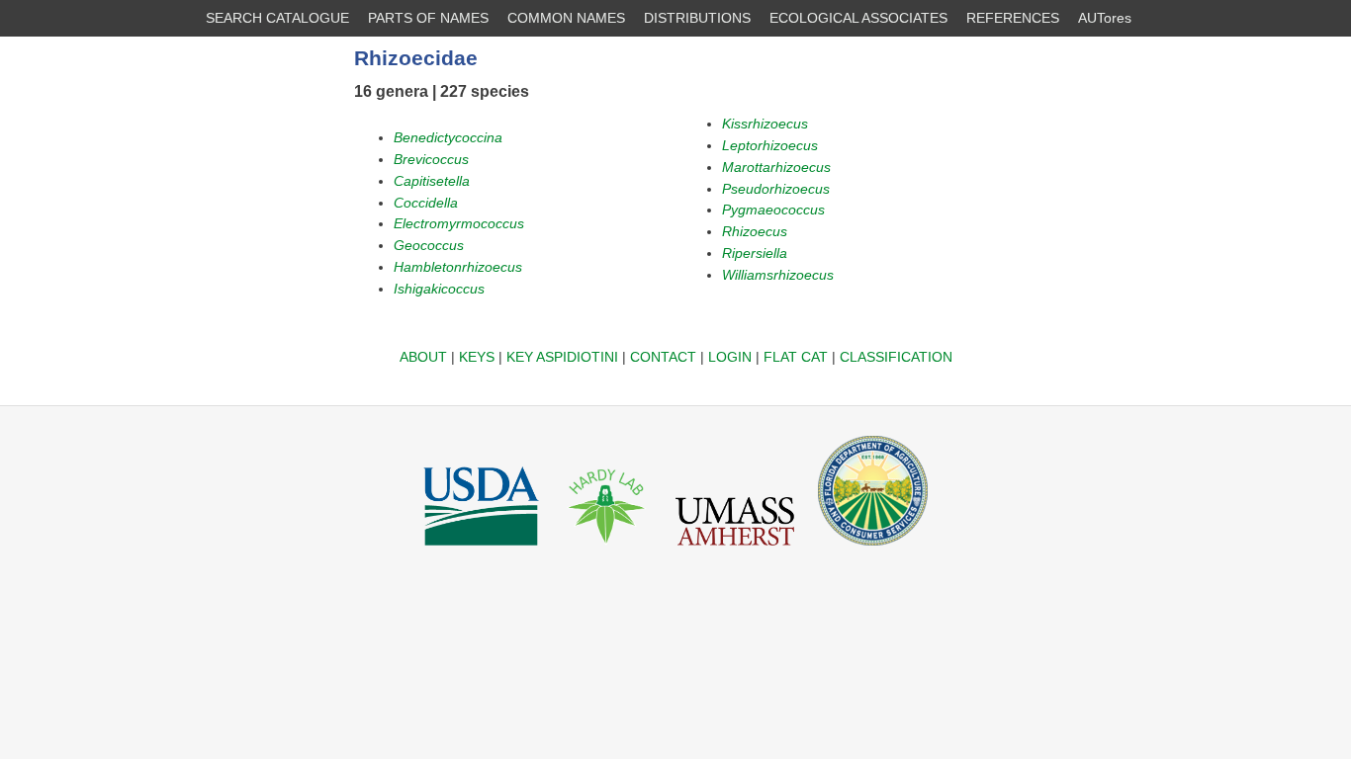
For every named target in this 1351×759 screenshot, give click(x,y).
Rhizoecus (754, 231)
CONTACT (663, 357)
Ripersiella (754, 253)
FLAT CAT (796, 357)
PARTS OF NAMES (428, 18)
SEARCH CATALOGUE (277, 18)
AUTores (1104, 18)
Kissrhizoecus (765, 123)
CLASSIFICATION (896, 357)
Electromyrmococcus (459, 223)
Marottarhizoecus (776, 167)
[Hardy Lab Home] (607, 550)
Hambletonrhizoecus (458, 267)
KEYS (477, 357)
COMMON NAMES (566, 18)
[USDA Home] (481, 550)
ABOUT (423, 357)
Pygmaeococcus (773, 209)
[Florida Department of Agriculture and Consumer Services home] (873, 550)
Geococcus (429, 245)
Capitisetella (432, 181)
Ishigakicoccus (439, 288)
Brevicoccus (431, 159)
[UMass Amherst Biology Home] (735, 550)
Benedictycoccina (448, 137)
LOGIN (730, 357)
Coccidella (426, 203)
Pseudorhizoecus (776, 189)
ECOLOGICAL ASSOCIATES (858, 18)
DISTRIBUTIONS (697, 18)
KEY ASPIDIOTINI (562, 357)
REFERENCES (1012, 18)
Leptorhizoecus (770, 145)
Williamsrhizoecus (778, 275)
